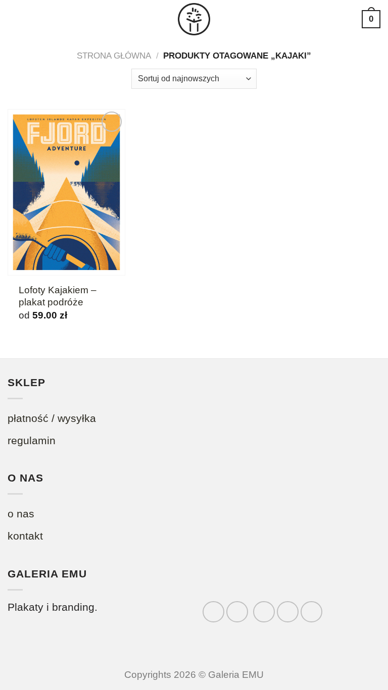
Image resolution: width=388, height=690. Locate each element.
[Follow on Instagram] (237, 612)
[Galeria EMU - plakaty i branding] (194, 19)
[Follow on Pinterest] (311, 612)
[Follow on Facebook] (213, 612)
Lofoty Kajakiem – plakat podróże (57, 296)
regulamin (32, 440)
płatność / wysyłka (52, 418)
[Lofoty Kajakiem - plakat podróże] (66, 192)
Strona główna (114, 56)
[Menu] (16, 19)
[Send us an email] (288, 612)
